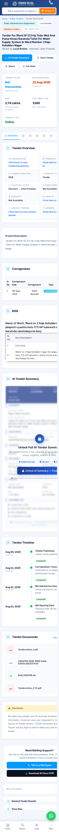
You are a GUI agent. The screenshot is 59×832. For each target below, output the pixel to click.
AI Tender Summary (18, 57)
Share (12, 66)
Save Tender (47, 57)
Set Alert (30, 66)
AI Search (49, 11)
